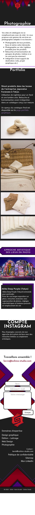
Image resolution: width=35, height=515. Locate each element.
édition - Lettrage (10, 437)
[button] (30, 5)
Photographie (8, 444)
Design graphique (10, 434)
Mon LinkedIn (27, 460)
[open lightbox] (18, 127)
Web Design (7, 441)
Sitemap (29, 457)
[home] (18, 5)
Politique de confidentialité (20, 454)
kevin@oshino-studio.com (17, 361)
